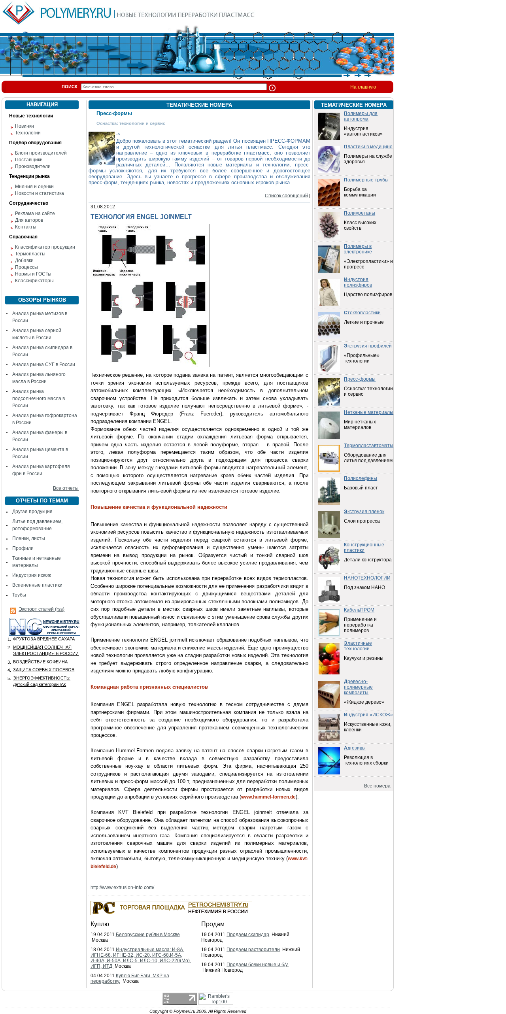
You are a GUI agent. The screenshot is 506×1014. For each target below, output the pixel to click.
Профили (23, 548)
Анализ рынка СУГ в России (43, 364)
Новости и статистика (39, 193)
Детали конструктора (368, 560)
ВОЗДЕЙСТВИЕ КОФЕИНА (40, 661)
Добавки (24, 260)
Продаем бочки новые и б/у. (258, 964)
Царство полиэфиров (368, 294)
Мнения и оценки (34, 186)
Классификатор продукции (45, 247)
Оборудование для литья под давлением (368, 457)
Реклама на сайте (35, 213)
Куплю (100, 924)
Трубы (19, 595)
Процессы (26, 267)
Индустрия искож (31, 575)
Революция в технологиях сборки (366, 760)
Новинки (24, 126)
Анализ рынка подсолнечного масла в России (38, 398)
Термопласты (30, 254)
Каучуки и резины (363, 658)
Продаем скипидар (248, 934)
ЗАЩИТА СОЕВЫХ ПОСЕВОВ (43, 669)
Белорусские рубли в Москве (148, 934)
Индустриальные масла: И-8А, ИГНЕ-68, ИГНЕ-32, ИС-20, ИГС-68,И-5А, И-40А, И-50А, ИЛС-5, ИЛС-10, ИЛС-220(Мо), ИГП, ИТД (141, 958)
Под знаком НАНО (364, 587)
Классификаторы (34, 280)
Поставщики (29, 159)
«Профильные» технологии (362, 358)
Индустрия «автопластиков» (363, 131)
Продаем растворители (253, 949)
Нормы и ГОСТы (33, 274)
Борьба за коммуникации (360, 192)
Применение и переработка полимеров (360, 625)
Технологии (28, 133)
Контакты (25, 227)
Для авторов (29, 220)
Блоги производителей (41, 153)
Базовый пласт (361, 488)
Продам (213, 924)
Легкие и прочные (364, 322)
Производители (33, 166)
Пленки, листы (28, 538)
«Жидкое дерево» (364, 702)
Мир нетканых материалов (360, 424)
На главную (363, 87)
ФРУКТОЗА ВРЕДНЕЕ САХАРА (44, 638)
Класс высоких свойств (360, 225)
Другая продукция (32, 511)
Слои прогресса (362, 521)
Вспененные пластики (37, 585)
